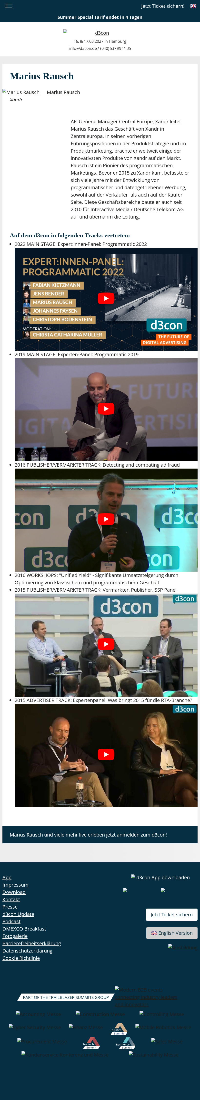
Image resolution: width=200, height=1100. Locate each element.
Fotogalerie (15, 936)
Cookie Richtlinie (21, 958)
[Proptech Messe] (91, 1044)
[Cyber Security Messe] (35, 1030)
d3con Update (18, 914)
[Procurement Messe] (42, 1044)
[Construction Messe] (100, 1017)
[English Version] (193, 6)
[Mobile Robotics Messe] (163, 1030)
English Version (175, 933)
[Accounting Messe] (38, 1017)
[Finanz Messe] (86, 1030)
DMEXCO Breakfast (24, 928)
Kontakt (11, 899)
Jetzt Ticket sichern (172, 914)
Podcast (11, 921)
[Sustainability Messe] (154, 1057)
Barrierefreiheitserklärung (31, 943)
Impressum (15, 884)
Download (14, 892)
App (6, 877)
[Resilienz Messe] (126, 1044)
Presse (10, 906)
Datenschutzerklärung (27, 950)
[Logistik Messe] (119, 1030)
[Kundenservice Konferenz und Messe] (65, 1057)
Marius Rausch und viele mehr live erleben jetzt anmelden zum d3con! (88, 834)
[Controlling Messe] (161, 1017)
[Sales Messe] (167, 1044)
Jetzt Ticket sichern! (162, 6)
